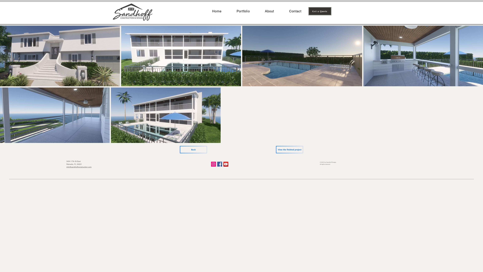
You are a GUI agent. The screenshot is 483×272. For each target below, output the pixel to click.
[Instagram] (213, 164)
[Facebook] (219, 164)
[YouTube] (225, 164)
